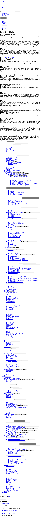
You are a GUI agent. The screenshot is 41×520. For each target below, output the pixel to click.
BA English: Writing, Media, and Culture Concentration (17, 220)
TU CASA (10, 288)
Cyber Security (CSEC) (10, 308)
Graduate (3, 23)
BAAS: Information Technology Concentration (17, 182)
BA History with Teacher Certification (14, 214)
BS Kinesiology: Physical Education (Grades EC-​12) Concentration (19, 269)
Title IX (7, 374)
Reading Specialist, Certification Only (14, 452)
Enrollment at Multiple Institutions (11, 356)
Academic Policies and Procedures (9, 143)
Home (3, 21)
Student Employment (9, 363)
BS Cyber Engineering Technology (14, 190)
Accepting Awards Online (12, 361)
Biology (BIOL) (9, 296)
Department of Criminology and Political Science (14, 426)
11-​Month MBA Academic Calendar (16, 442)
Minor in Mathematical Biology (13, 196)
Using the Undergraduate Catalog (9, 375)
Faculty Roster (6, 340)
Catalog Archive (5, 19)
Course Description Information (9, 290)
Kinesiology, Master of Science (13, 448)
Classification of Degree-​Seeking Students (15, 162)
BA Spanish (10, 221)
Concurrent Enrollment (10, 150)
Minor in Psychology (11, 211)
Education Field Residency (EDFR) (12, 479)
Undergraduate (4, 22)
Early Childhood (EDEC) (10, 309)
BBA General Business (12, 255)
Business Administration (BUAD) (11, 297)
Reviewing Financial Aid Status (11, 360)
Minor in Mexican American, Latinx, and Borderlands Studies (18, 203)
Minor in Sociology (11, 246)
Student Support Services (10, 373)
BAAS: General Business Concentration (16, 181)
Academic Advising (9, 144)
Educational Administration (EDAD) (12, 480)
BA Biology (10, 227)
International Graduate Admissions (13, 390)
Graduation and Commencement (11, 155)
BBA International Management (13, 256)
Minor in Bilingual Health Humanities (14, 237)
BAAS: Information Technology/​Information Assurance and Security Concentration (23, 183)
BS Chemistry (10, 234)
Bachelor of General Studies (12, 186)
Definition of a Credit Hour (12, 163)
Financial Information (7, 341)
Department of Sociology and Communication (13, 241)
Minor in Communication (12, 245)
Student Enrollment (7, 347)
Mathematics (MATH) (9, 326)
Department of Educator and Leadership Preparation (14, 282)
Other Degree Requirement (10, 160)
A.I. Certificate (10, 423)
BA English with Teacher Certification (14, 219)
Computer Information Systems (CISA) (12, 471)
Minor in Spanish (11, 225)
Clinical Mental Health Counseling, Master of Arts (16, 446)
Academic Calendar (5, 14)
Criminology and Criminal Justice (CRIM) (13, 305)
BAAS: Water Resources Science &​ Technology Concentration (20, 185)
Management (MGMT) (10, 324)
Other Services (8, 417)
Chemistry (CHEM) (9, 300)
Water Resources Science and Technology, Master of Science (18, 434)
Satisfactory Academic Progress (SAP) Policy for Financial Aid (16, 407)
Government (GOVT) (9, 319)
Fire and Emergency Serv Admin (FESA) (13, 316)
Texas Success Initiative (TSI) (11, 351)
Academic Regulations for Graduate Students (11, 379)
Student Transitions (9, 392)
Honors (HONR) (9, 321)
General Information (9, 358)
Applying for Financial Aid (10, 354)
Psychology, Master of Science (13, 429)
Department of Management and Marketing (13, 254)
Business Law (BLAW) (10, 299)
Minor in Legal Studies (12, 202)
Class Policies (8, 149)
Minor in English (11, 224)
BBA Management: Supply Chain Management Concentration (18, 260)
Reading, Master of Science (12, 453)
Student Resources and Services (9, 369)
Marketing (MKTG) (9, 325)
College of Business (7, 247)
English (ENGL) (9, 314)
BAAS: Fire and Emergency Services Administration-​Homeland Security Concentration (24, 180)
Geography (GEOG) (9, 317)
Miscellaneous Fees (9, 344)
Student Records (9, 168)
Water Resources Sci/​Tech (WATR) (12, 338)
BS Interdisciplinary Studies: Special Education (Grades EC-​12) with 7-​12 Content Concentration (23, 277)
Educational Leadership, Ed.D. (13, 461)
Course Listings (8, 152)
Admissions (8, 348)
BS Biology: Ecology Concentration (14, 231)
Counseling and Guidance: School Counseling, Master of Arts (18, 447)
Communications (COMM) (10, 301)
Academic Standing (9, 147)
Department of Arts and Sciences (11, 173)
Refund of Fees (8, 345)
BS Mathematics (11, 193)
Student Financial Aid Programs (9, 353)
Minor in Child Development (13, 285)
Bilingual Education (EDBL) (11, 295)
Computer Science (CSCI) (10, 472)
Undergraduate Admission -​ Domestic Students (15, 350)
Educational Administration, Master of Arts (15, 458)
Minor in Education (11, 286)
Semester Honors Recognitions (13, 157)
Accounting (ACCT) (9, 293)
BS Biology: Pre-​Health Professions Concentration (16, 232)
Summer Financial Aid (10, 365)
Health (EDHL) (8, 483)
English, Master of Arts (12, 431)
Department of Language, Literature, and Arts (13, 218)
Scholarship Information (10, 408)
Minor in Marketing (11, 262)
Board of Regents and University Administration (12, 170)
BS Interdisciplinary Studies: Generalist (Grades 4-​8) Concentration (19, 276)
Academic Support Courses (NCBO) (12, 292)
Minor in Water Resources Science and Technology (16, 240)
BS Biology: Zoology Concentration (14, 233)
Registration (8, 161)
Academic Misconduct (10, 146)
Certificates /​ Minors (7, 171)
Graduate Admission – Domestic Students (15, 389)
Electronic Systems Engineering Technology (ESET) (14, 312)
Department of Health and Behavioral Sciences (13, 428)
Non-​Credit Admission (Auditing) (11, 159)
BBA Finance (10, 252)
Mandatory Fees (9, 343)
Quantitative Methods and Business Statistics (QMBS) (15, 333)
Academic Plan (10, 145)
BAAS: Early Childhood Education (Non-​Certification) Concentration (21, 177)
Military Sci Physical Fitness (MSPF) (12, 327)
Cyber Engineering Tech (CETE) (11, 307)
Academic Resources (9, 370)
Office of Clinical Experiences (11, 289)
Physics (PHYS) (9, 330)
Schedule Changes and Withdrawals (12, 167)
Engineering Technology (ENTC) (11, 313)
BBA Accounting (11, 250)
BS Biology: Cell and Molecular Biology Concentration (17, 230)
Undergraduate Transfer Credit (11, 352)
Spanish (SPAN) (9, 336)
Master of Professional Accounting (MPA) (15, 438)
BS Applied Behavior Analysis (13, 265)
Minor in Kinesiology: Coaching (13, 271)
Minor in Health (10, 210)
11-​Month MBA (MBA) (10, 466)
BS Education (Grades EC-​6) (13, 273)
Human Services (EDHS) (10, 322)
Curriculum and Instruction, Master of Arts (15, 451)
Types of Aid (8, 367)
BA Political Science (11, 199)
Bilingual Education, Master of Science (14, 456)
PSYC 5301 (7, 57)
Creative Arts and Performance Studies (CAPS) (13, 304)
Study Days (8, 169)
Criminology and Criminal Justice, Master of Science (16, 427)
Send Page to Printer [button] (5, 503)
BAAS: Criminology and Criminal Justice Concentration (19, 176)
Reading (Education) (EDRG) (11, 334)
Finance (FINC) (8, 315)
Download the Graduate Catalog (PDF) (8, 513)
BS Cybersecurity (11, 191)
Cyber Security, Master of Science (13, 425)
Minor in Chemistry (11, 239)
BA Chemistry (10, 228)
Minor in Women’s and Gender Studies (14, 217)
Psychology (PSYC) (9, 332)
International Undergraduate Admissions (14, 349)
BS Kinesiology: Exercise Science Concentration (16, 267)
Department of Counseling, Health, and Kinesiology (14, 264)
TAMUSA (10, 496)
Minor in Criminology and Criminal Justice (15, 201)
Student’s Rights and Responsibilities (12, 364)
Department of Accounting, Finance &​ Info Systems (14, 248)
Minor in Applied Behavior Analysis (14, 270)
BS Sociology (10, 244)
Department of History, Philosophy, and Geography (14, 212)
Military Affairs (8, 371)
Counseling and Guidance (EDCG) (12, 473)
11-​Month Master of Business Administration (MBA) (16, 440)
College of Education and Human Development (11, 263)
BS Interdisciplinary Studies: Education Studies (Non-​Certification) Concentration (21, 275)
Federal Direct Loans (9, 357)
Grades (7, 154)
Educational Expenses (9, 342)
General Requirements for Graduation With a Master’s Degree (16, 382)
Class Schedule (4, 13)
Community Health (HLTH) (10, 302)
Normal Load (10, 164)
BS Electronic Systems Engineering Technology (16, 192)
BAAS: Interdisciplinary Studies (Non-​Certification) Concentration (21, 184)
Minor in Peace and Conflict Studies (14, 205)
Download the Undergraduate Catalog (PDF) (9, 510)
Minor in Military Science (12, 204)
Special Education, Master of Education (14, 463)
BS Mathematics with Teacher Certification (15, 194)
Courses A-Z (4, 28)
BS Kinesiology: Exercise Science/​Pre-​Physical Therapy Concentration (19, 268)
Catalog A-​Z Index (5, 494)
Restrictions (8, 166)
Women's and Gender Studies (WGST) (12, 339)
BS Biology (10, 229)
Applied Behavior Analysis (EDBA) (12, 294)
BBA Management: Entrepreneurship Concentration (16, 258)
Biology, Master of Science (12, 433)
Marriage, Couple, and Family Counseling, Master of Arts (17, 449)
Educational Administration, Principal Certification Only (17, 459)
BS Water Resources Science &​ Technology (15, 236)
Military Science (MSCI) (10, 328)
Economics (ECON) (9, 310)
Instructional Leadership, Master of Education (15, 462)
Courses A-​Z (6, 291)
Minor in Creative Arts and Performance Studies (16, 223)
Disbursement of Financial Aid (11, 355)
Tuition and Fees (9, 346)
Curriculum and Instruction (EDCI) (12, 306)
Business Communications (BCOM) (12, 298)
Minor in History (11, 215)
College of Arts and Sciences (9, 172)
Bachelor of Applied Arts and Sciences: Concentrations (17, 174)
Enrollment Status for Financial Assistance (13, 153)
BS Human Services (11, 266)
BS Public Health (11, 209)
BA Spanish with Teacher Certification (14, 222)
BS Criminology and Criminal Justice (14, 200)
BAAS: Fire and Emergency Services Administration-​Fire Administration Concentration (24, 179)
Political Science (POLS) (10, 331)
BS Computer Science (11, 189)
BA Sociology (10, 243)
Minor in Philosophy (11, 216)
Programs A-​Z (4, 492)
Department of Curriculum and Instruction (13, 272)
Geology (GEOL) (9, 318)
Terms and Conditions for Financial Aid (12, 366)
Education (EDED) (9, 311)
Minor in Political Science (12, 206)
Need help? (4, 15)
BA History (10, 213)
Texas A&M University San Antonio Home (9, 3)
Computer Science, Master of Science (14, 424)
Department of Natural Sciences (11, 226)
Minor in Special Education (12, 287)
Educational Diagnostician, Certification (14, 460)
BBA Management (11, 257)
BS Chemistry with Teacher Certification (14, 235)
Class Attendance (9, 148)
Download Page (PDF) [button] (6, 506)
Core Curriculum (9, 151)
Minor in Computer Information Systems (14, 253)
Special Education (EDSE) (10, 337)
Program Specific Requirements (13, 391)
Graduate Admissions (9, 388)
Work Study (8, 368)
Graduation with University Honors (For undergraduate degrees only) (19, 156)
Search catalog (2, 11)
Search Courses (4, 24)
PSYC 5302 (12, 57)
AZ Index (4, 2)
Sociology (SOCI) (9, 335)
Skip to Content (4, 1)
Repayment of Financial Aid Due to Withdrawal (14, 359)
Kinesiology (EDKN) (9, 323)
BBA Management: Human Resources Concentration (16, 259)
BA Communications (11, 242)
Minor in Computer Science (12, 195)
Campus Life (8, 418)
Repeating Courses (9, 165)
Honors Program (9, 158)
